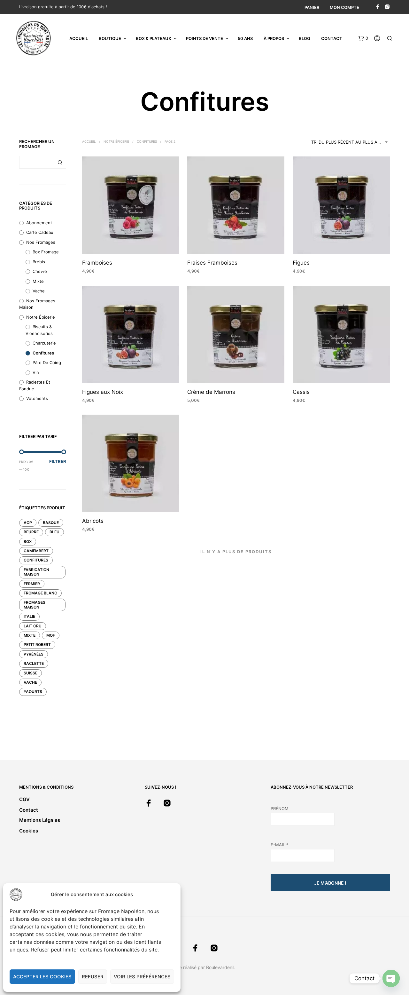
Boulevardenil (220, 967)
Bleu (54, 531)
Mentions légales (39, 820)
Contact (331, 38)
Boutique (110, 38)
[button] (363, 38)
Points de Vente (204, 38)
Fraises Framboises (212, 263)
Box (28, 541)
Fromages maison (34, 604)
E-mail (280, 844)
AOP (28, 522)
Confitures (43, 352)
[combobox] (350, 142)
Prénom (280, 808)
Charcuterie (44, 343)
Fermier (32, 583)
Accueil (78, 38)
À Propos (274, 38)
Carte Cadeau (39, 232)
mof (50, 635)
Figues (301, 263)
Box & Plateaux (153, 38)
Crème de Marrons (211, 392)
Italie (29, 616)
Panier (312, 7)
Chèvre (40, 271)
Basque (51, 522)
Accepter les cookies (42, 977)
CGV (24, 799)
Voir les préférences (142, 977)
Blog (304, 38)
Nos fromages (40, 242)
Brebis (39, 261)
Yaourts (33, 691)
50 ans (245, 38)
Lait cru (33, 626)
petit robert (37, 644)
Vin (36, 372)
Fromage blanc (40, 593)
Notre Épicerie (40, 317)
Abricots (93, 521)
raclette (34, 663)
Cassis (301, 392)
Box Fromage (46, 251)
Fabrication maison (36, 572)
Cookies (28, 831)
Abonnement (39, 222)
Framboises (97, 263)
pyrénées (33, 654)
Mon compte (344, 7)
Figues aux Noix (102, 392)
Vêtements (37, 398)
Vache (39, 290)
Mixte (38, 281)
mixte (29, 635)
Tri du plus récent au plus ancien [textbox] (350, 142)
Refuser (93, 977)
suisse (30, 673)
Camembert (36, 550)
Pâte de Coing (47, 362)
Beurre (31, 531)
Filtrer (57, 461)
